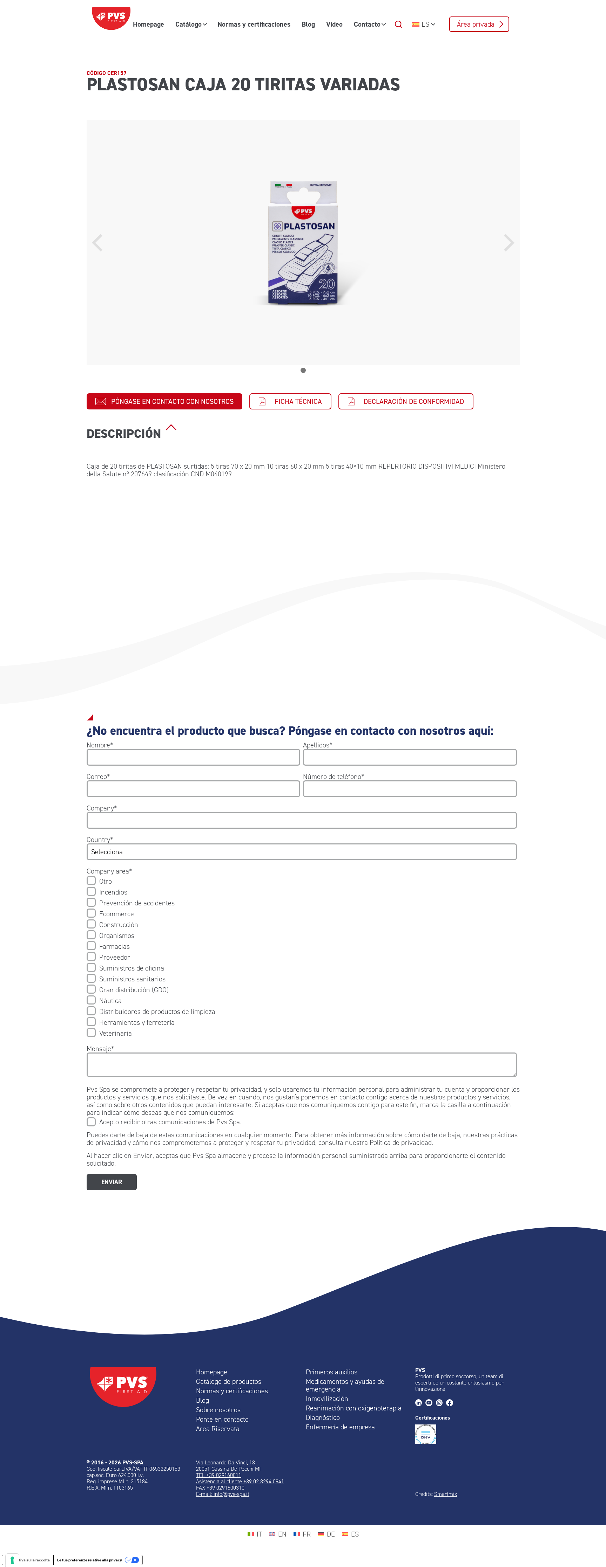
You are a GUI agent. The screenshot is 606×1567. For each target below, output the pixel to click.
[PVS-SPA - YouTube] (430, 1403)
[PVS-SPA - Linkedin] (420, 1403)
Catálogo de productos (228, 1381)
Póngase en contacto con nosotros (172, 401)
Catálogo (188, 24)
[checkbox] (302, 957)
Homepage (148, 24)
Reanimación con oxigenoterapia (354, 1408)
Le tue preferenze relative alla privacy (89, 1560)
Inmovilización (327, 1398)
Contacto (367, 24)
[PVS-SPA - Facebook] (451, 1403)
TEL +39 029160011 (218, 1475)
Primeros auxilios (331, 1371)
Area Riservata (218, 1428)
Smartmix (445, 1494)
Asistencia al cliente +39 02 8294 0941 (240, 1481)
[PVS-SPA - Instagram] (441, 1403)
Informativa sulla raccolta (28, 1560)
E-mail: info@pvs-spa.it (222, 1494)
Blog (308, 24)
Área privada (475, 24)
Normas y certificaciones (253, 24)
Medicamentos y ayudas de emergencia (345, 1385)
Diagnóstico (323, 1417)
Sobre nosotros (218, 1409)
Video (334, 24)
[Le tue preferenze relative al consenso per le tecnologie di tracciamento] (12, 1560)
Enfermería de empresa (340, 1426)
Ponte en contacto (222, 1419)
